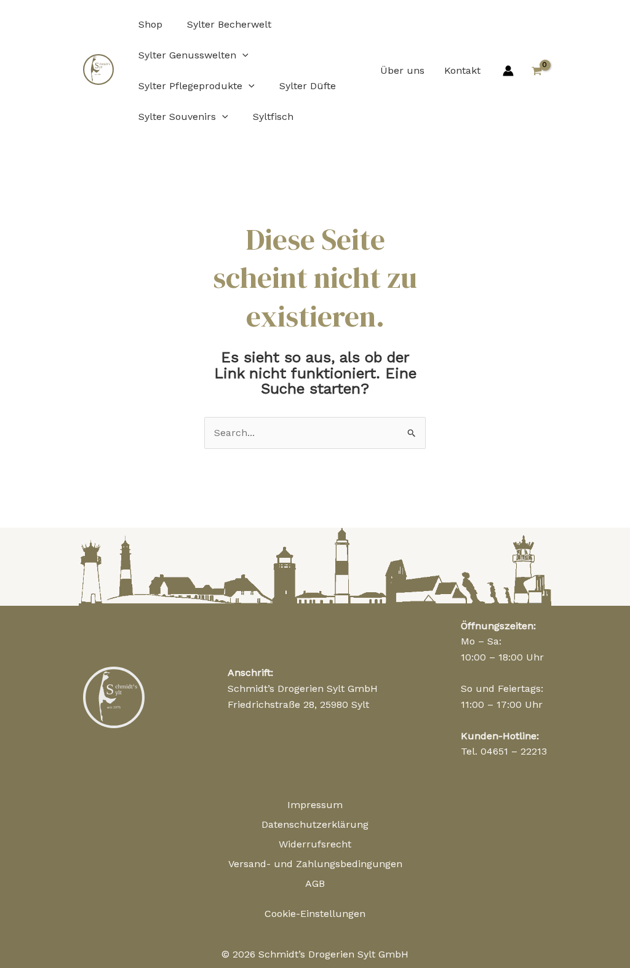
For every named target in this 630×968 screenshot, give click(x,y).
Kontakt (462, 70)
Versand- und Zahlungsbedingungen (315, 864)
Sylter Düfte (307, 86)
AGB (315, 883)
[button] (242, 55)
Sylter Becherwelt (229, 24)
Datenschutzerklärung (315, 824)
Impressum (315, 805)
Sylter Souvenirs (177, 116)
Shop (150, 24)
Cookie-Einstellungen (315, 913)
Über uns (402, 70)
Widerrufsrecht (315, 844)
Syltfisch (273, 116)
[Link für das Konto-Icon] (508, 70)
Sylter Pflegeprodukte (190, 86)
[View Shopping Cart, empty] (536, 70)
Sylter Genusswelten (187, 55)
